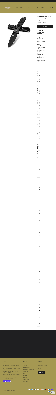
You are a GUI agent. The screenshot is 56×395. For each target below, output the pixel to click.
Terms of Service (26, 379)
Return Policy (25, 371)
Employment (41, 7)
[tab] (41, 70)
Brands (17, 7)
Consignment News (26, 367)
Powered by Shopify (11, 390)
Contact (36, 7)
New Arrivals (22, 7)
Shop (26, 7)
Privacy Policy (25, 381)
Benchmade (39, 20)
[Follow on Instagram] (6, 385)
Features (37, 144)
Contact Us (25, 375)
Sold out (45, 26)
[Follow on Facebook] (3, 385)
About (32, 7)
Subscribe (41, 372)
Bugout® (40, 37)
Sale (29, 7)
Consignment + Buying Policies (28, 369)
